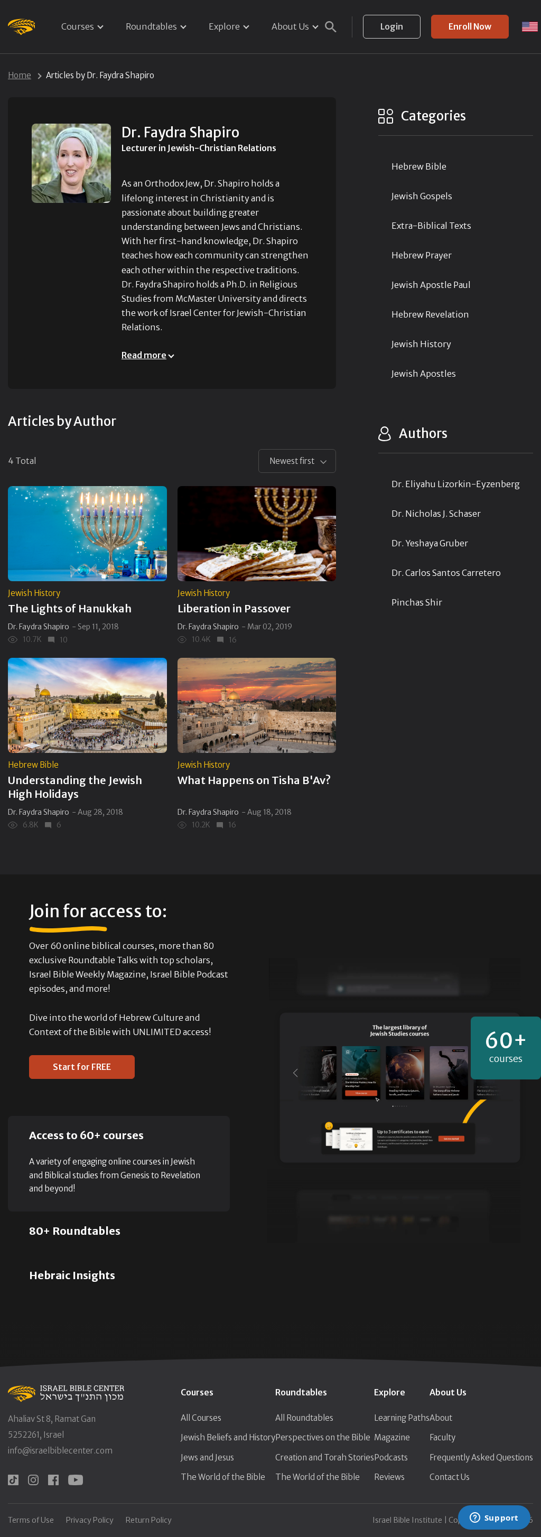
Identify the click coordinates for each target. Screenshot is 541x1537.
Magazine (392, 1437)
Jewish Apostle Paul (431, 285)
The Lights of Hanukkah (70, 608)
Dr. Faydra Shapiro (38, 626)
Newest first (291, 461)
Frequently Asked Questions (481, 1457)
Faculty (442, 1437)
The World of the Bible (223, 1477)
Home (19, 75)
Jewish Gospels (421, 196)
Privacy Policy (90, 1520)
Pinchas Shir (416, 602)
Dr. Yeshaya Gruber (429, 543)
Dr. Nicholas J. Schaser (436, 513)
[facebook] (53, 1480)
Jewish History (34, 593)
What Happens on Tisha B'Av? (254, 780)
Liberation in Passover (234, 608)
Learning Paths (402, 1418)
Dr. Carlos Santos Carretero (446, 572)
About (441, 1418)
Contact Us (450, 1477)
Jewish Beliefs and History (228, 1437)
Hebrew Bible (33, 765)
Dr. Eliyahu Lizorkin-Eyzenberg (455, 484)
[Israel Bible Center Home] (21, 26)
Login (391, 26)
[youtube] (75, 1480)
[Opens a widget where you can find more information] (494, 1518)
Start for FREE (82, 1066)
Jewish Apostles (423, 373)
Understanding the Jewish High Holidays (75, 787)
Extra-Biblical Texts (431, 225)
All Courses (201, 1418)
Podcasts (391, 1457)
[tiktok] (13, 1480)
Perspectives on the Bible (322, 1437)
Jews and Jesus (207, 1457)
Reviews (389, 1477)
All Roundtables (304, 1418)
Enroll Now (470, 26)
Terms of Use (31, 1520)
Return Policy (149, 1520)
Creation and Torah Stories (324, 1457)
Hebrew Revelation (430, 314)
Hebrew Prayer (421, 255)
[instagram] (33, 1480)
